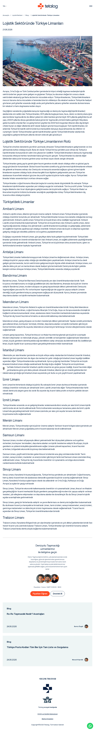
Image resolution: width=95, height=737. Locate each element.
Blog (27, 15)
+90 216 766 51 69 (47, 679)
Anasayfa (6, 15)
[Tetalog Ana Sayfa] (47, 688)
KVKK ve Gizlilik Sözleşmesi (48, 714)
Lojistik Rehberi (17, 15)
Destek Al (57, 594)
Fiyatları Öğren (40, 594)
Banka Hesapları (47, 719)
